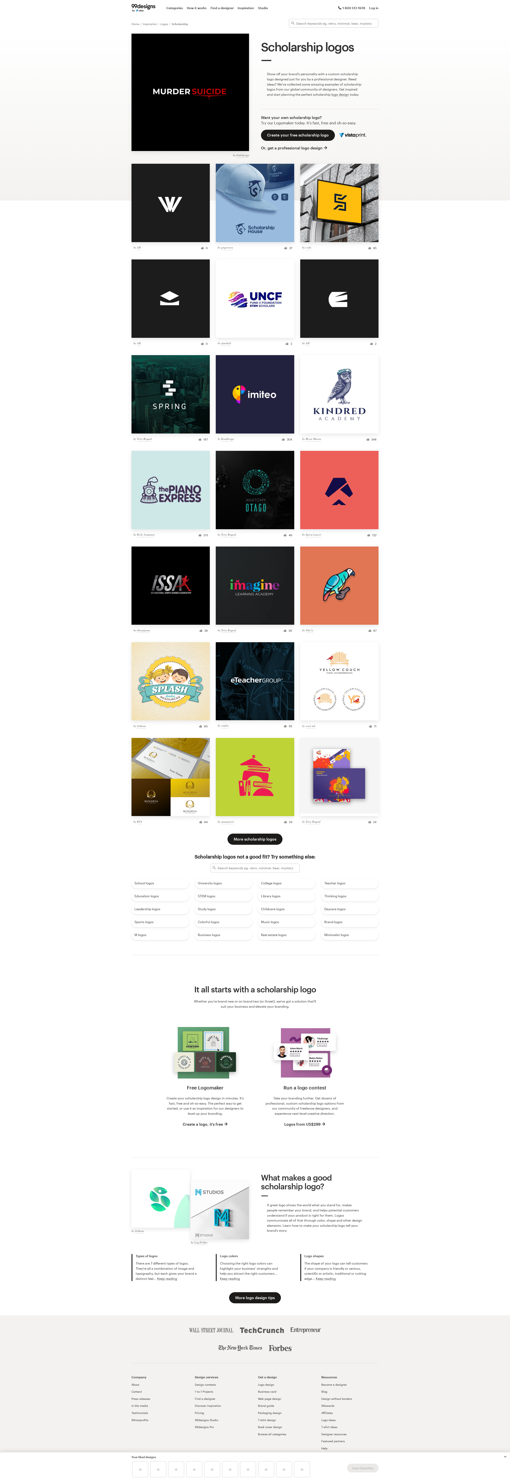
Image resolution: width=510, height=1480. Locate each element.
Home (135, 24)
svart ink (310, 726)
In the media (139, 1405)
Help (324, 1448)
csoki (308, 247)
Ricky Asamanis (146, 534)
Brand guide (266, 1405)
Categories (174, 8)
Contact (136, 1391)
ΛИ (139, 247)
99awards (327, 1405)
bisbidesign (242, 155)
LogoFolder (200, 1242)
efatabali (226, 343)
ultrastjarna (143, 630)
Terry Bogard (144, 439)
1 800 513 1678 (353, 8)
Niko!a (309, 630)
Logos (164, 24)
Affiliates (327, 1413)
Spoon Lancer (313, 534)
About (135, 1384)
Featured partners (333, 1441)
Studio (263, 8)
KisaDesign (227, 439)
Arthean (141, 726)
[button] (505, 1456)
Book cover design (270, 1427)
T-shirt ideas (329, 1427)
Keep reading (167, 1278)
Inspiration (246, 8)
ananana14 (227, 821)
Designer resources (334, 1434)
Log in (374, 8)
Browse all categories (272, 1434)
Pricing (199, 1413)
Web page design (269, 1398)
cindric (225, 725)
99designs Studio (206, 1420)
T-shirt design (267, 1420)
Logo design (266, 1384)
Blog (324, 1391)
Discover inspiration (208, 1405)
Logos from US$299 (302, 1124)
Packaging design (269, 1413)
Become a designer (334, 1384)
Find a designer (222, 8)
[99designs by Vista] (143, 8)
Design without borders (336, 1398)
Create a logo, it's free (203, 1124)
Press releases (140, 1398)
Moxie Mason (313, 439)
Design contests (205, 1384)
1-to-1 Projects (204, 1391)
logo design (340, 94)
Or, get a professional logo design (292, 148)
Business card (267, 1391)
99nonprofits (139, 1420)
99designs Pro (204, 1427)
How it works (197, 8)
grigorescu (227, 247)
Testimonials (139, 1413)
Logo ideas (328, 1420)
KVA (139, 821)
